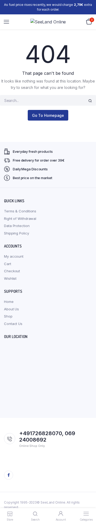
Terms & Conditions (20, 211)
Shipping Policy (16, 233)
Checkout (12, 271)
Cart (7, 264)
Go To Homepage (48, 115)
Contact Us (13, 324)
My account (13, 256)
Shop (8, 316)
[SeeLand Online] (48, 22)
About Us (11, 309)
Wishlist (10, 278)
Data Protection (17, 226)
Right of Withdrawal (20, 218)
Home (9, 301)
